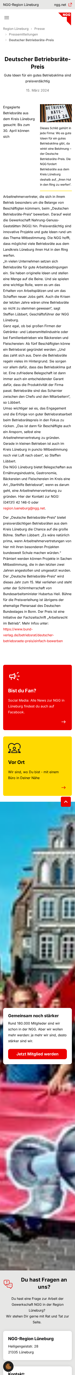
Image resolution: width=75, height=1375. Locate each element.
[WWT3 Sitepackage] (64, 17)
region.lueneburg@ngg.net (24, 508)
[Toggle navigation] (6, 17)
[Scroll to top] (66, 802)
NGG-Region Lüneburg (21, 5)
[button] (8, 1366)
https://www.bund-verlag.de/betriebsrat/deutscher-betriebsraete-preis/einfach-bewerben (33, 635)
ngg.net (60, 5)
